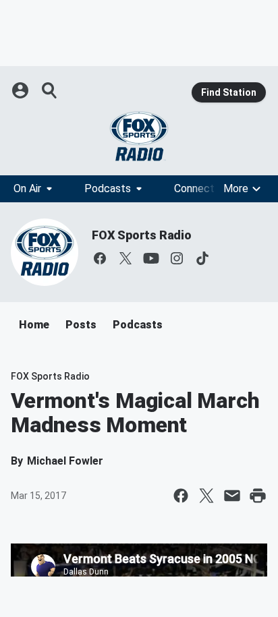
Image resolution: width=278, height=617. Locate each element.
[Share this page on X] (206, 495)
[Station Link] (139, 136)
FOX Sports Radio (142, 235)
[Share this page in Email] (232, 495)
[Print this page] (257, 495)
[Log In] (21, 90)
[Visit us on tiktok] (202, 258)
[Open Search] (50, 90)
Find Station (228, 92)
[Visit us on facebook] (100, 258)
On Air (27, 188)
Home (34, 324)
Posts (80, 324)
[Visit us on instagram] (177, 258)
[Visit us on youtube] (151, 258)
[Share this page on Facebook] (180, 495)
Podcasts (107, 188)
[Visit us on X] (125, 258)
